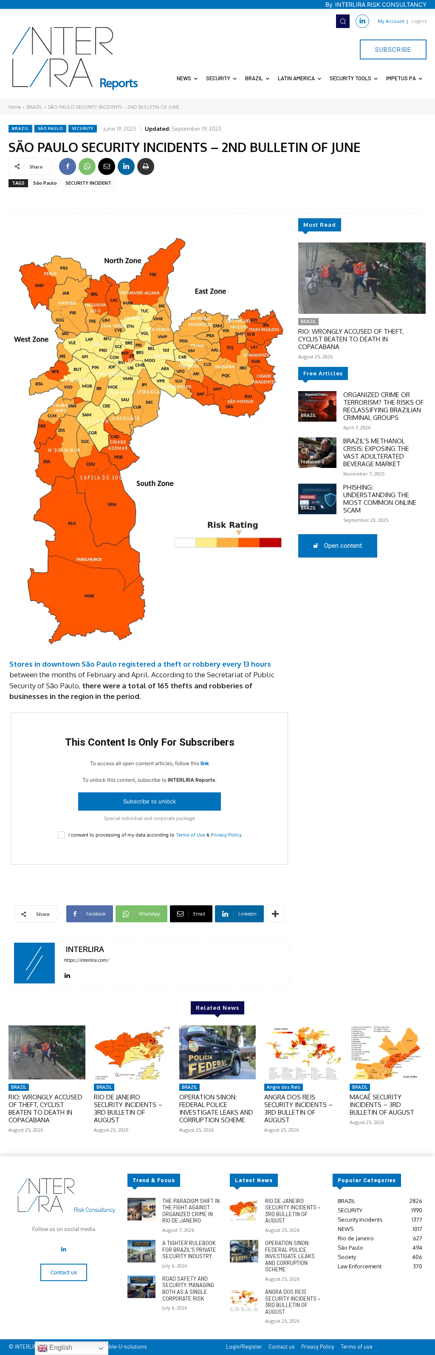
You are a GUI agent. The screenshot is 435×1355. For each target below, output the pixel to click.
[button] (343, 21)
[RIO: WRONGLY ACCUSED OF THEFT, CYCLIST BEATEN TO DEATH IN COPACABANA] (362, 278)
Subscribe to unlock (149, 801)
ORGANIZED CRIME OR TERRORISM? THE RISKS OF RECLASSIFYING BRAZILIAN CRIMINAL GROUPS (383, 406)
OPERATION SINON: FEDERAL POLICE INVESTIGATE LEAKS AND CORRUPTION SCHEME (216, 1108)
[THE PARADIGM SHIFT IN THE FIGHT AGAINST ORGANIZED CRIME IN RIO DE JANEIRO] (141, 1209)
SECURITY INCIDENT (88, 183)
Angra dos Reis (283, 1087)
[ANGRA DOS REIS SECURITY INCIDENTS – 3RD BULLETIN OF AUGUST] (302, 1052)
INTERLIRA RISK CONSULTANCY (381, 4)
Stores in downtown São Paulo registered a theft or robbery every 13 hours (140, 663)
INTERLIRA (85, 949)
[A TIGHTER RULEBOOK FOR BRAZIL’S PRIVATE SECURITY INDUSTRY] (141, 1251)
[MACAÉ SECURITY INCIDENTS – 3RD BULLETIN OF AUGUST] (388, 1052)
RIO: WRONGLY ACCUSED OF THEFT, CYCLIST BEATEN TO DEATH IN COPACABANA (351, 339)
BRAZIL (34, 107)
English (60, 1347)
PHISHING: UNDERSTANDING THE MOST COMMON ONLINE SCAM (379, 498)
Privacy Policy (226, 835)
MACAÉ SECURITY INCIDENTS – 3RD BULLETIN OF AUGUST (382, 1104)
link (205, 763)
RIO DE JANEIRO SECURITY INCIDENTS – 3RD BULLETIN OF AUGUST (128, 1108)
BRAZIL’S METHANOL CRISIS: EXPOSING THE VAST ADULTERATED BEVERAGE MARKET (376, 452)
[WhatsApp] (87, 166)
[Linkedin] (362, 21)
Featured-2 (312, 462)
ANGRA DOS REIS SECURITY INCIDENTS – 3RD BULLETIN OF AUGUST (298, 1108)
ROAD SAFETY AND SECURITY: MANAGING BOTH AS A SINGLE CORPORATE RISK (188, 1288)
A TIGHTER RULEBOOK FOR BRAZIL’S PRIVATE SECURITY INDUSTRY (189, 1249)
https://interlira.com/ (86, 960)
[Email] (106, 166)
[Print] (145, 166)
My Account (391, 21)
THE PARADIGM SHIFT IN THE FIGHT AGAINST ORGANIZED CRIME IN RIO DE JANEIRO (191, 1210)
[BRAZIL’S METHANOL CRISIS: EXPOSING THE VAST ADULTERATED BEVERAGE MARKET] (317, 452)
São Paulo (50, 128)
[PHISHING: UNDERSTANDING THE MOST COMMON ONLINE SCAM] (317, 499)
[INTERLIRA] (34, 963)
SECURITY (82, 128)
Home (14, 107)
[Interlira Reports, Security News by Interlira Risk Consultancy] (75, 58)
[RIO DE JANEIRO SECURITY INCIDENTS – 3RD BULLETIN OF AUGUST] (132, 1052)
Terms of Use (190, 835)
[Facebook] (67, 166)
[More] (275, 913)
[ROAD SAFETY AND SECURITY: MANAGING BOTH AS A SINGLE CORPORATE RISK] (141, 1287)
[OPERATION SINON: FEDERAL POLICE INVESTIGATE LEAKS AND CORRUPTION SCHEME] (217, 1052)
